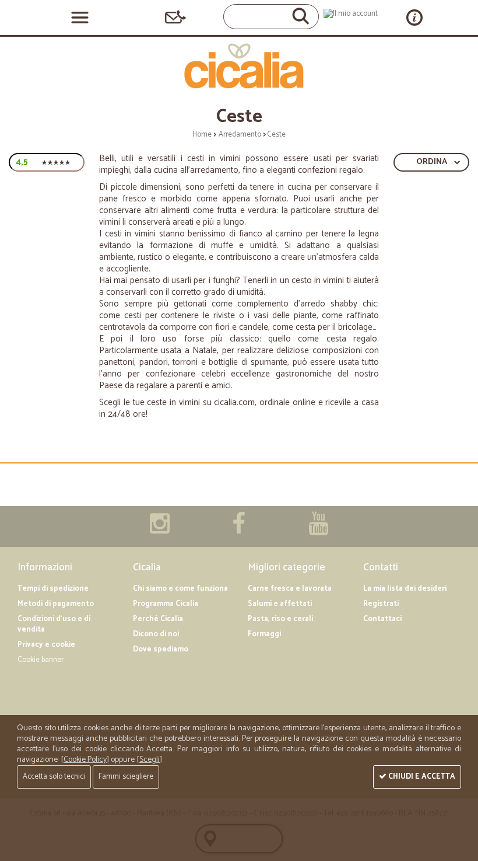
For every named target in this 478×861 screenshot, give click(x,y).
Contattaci (382, 619)
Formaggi (264, 634)
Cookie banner (40, 660)
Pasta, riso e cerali (280, 619)
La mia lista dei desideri (405, 589)
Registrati (381, 604)
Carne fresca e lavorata (290, 589)
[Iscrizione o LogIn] (351, 14)
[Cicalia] (239, 66)
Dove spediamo (160, 649)
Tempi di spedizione (53, 589)
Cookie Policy (85, 759)
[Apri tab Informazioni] (414, 17)
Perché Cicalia (158, 619)
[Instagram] (160, 530)
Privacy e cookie (46, 645)
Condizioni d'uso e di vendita (53, 624)
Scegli (149, 759)
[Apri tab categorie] (80, 17)
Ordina (431, 162)
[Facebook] (238, 530)
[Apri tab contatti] (175, 17)
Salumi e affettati (280, 604)
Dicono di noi (156, 634)
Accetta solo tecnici (54, 777)
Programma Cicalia (165, 604)
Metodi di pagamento (55, 604)
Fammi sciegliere (126, 777)
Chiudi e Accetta (420, 777)
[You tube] (318, 530)
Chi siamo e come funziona (180, 589)
